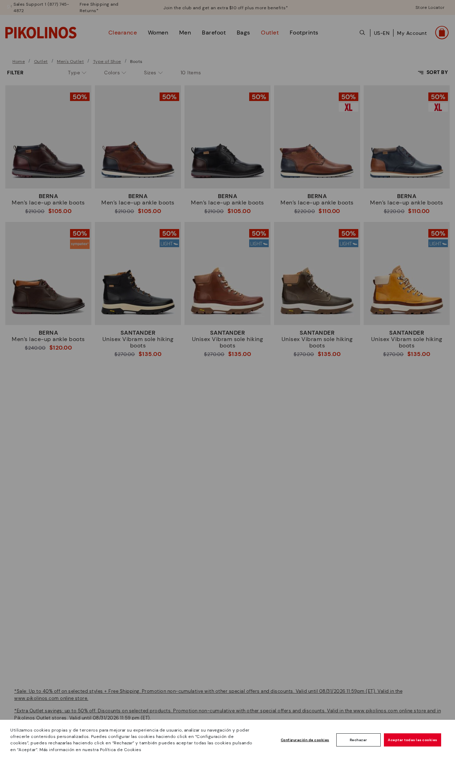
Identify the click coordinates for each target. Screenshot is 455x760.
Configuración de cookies (305, 740)
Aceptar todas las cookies (412, 740)
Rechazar (358, 740)
